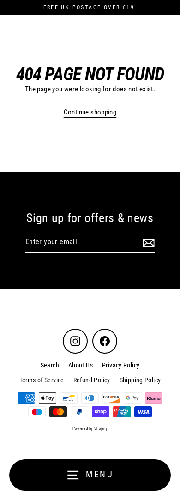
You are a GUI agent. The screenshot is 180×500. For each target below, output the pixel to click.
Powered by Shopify (90, 428)
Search (50, 365)
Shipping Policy (140, 380)
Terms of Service (41, 380)
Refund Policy (91, 380)
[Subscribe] (147, 242)
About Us (80, 365)
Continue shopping (90, 112)
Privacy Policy (120, 365)
